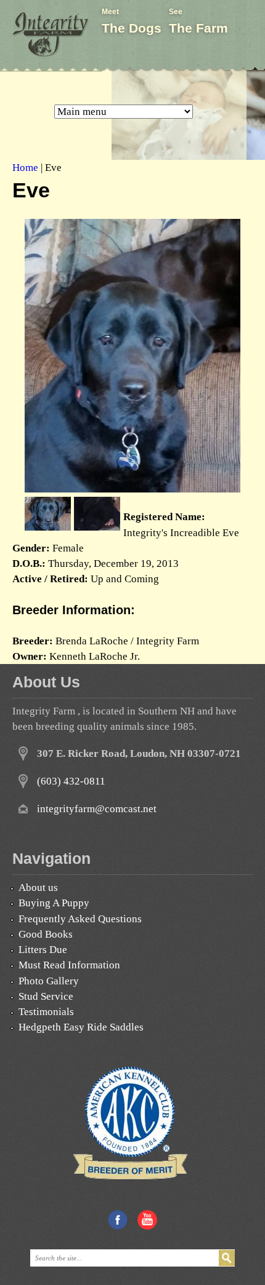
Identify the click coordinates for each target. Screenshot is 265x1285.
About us (38, 887)
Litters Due (42, 949)
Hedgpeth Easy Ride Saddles (81, 1027)
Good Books (45, 934)
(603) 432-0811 (71, 781)
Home (25, 167)
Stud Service (45, 996)
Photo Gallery (48, 981)
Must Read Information (69, 965)
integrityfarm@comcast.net (97, 809)
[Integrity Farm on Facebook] (118, 1226)
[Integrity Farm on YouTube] (147, 1226)
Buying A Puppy (53, 903)
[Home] (51, 35)
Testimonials (46, 1012)
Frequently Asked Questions (80, 919)
